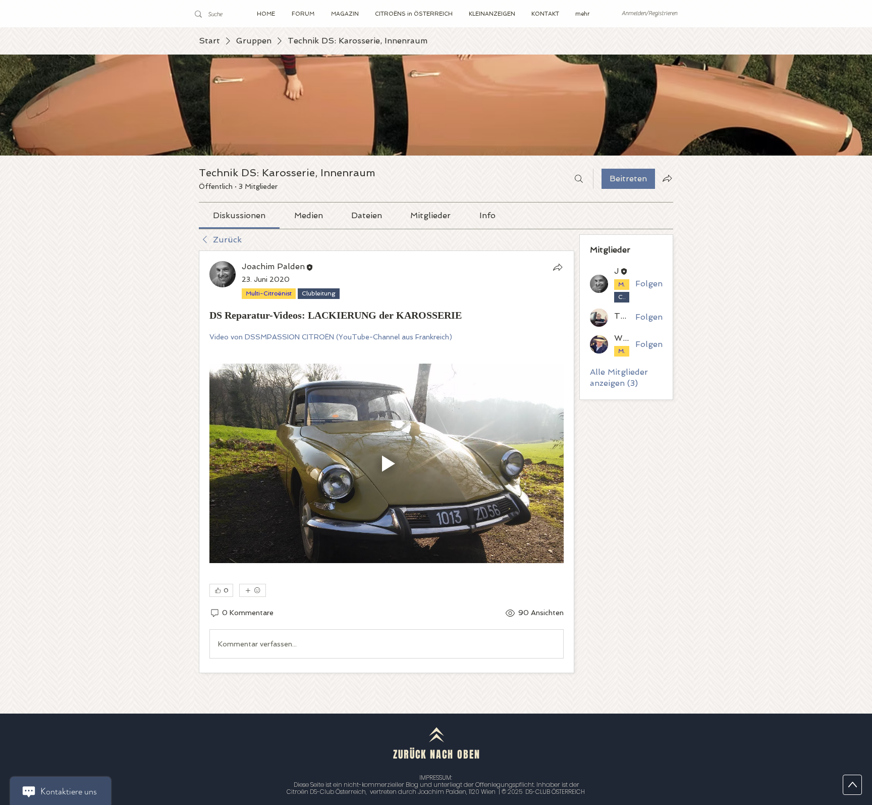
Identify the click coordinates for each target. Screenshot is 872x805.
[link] (239, 215)
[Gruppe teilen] (667, 178)
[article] (386, 461)
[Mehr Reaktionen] (252, 590)
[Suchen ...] (579, 179)
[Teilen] (558, 267)
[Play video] (386, 463)
